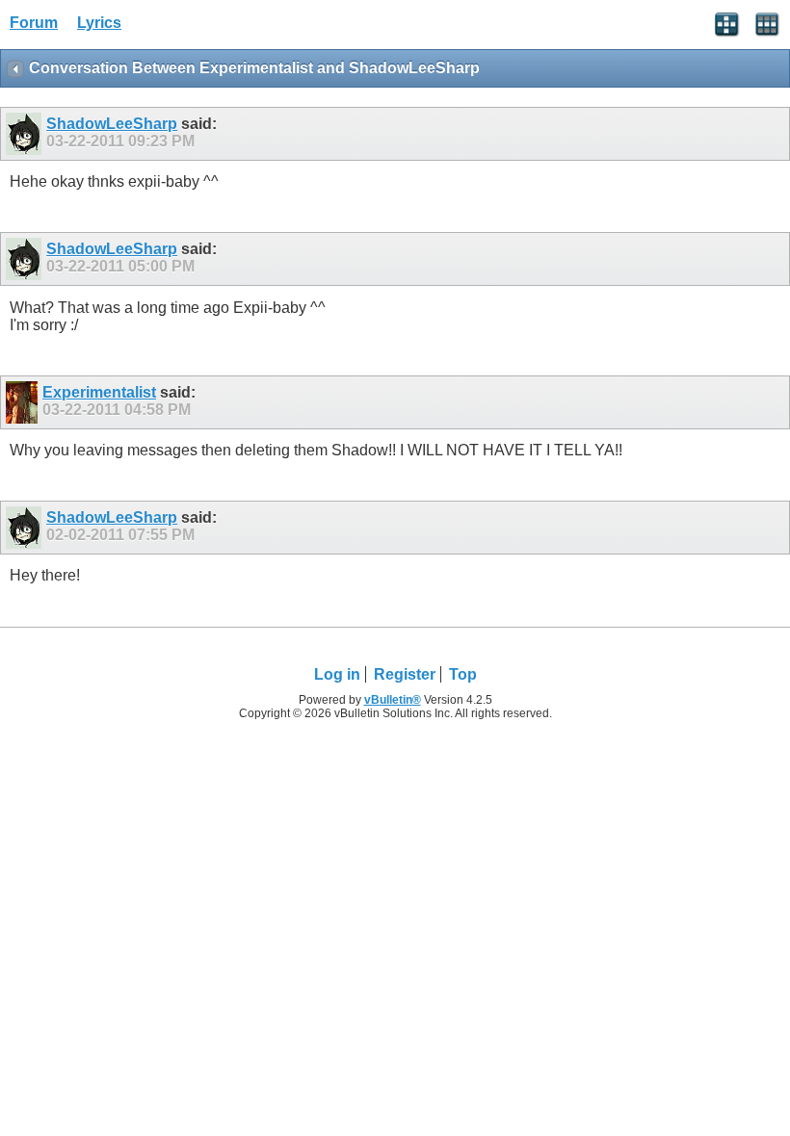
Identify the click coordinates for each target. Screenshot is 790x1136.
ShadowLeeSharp (111, 124)
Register (404, 674)
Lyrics (99, 22)
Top (463, 674)
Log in (337, 674)
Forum (34, 22)
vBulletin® (392, 700)
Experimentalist (99, 392)
